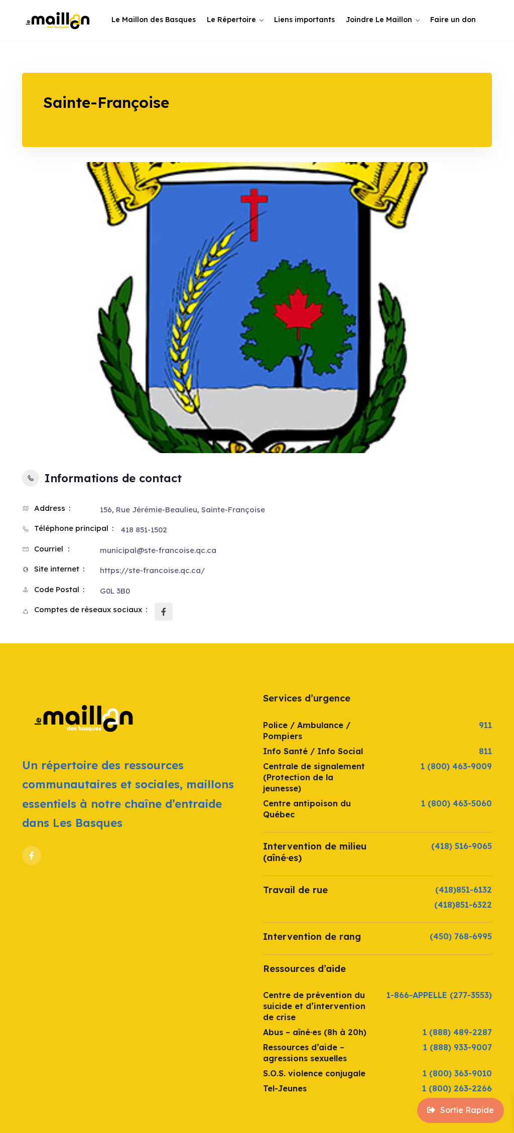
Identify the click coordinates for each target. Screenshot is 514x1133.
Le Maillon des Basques (153, 19)
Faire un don (453, 19)
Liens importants (304, 19)
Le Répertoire (231, 19)
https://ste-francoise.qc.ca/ (152, 570)
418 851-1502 (144, 529)
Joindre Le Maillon (379, 19)
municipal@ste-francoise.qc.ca (158, 550)
